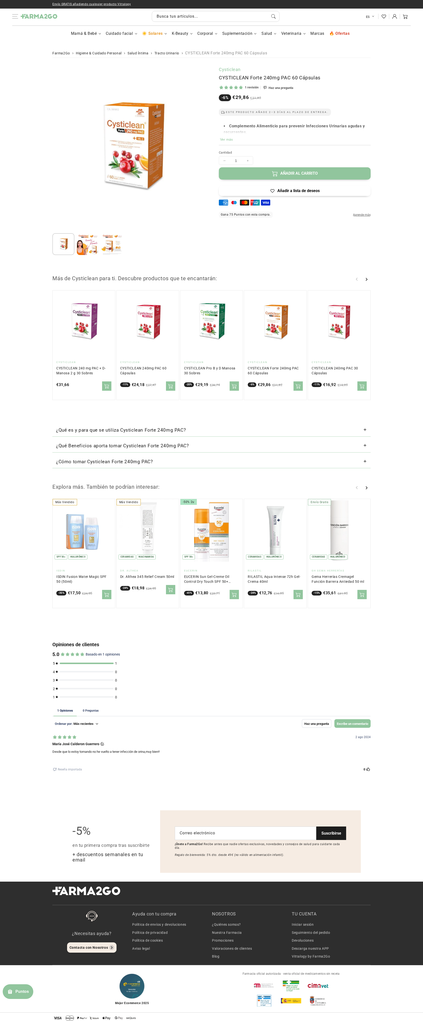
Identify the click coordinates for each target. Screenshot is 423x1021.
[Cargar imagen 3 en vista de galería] (112, 244)
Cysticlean (230, 69)
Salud (266, 33)
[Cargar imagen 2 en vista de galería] (88, 244)
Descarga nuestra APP (310, 948)
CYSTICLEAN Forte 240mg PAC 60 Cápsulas (273, 370)
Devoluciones (303, 940)
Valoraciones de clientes (232, 948)
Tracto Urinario (166, 53)
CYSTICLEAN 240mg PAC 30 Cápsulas (335, 370)
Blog (215, 956)
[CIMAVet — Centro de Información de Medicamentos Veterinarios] (318, 985)
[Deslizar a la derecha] (366, 279)
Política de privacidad (150, 933)
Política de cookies (147, 940)
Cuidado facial (119, 33)
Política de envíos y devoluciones (159, 924)
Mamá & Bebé (84, 33)
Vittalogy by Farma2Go (311, 956)
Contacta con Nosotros (89, 947)
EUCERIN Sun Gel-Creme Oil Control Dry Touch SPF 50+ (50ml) (206, 579)
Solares (155, 33)
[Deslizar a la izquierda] (357, 279)
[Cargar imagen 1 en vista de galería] (63, 244)
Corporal (205, 33)
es (368, 17)
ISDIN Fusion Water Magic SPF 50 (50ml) (81, 579)
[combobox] (216, 16)
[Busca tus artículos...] (273, 16)
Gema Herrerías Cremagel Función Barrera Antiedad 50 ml (338, 579)
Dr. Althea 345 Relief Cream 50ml (147, 577)
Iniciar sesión (303, 924)
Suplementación (237, 33)
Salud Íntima (138, 53)
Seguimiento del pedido (311, 933)
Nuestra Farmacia (227, 933)
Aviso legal (141, 948)
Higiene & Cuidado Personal (99, 53)
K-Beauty (180, 33)
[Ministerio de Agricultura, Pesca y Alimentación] (291, 1001)
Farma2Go (61, 53)
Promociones (223, 940)
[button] (405, 16)
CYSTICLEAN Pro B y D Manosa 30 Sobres (209, 370)
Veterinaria (291, 33)
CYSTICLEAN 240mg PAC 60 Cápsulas (143, 370)
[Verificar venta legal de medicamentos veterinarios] (264, 1001)
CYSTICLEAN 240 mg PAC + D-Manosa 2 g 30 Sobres (81, 370)
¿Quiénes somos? (226, 924)
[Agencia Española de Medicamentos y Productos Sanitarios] (264, 985)
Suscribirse (331, 833)
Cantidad (225, 152)
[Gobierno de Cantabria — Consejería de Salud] (318, 1001)
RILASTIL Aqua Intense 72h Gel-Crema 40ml (274, 579)
